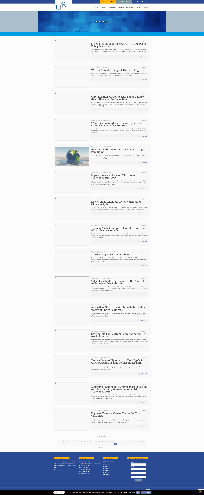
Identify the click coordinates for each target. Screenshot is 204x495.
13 (96, 441)
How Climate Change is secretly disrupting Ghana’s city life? (116, 203)
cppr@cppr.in (86, 469)
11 (90, 441)
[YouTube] (140, 1)
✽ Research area (108, 462)
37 (82, 444)
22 (122, 441)
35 (77, 444)
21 (119, 441)
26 (134, 441)
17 (108, 441)
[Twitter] (137, 1)
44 (103, 444)
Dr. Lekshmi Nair (95, 94)
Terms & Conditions (59, 492)
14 (99, 441)
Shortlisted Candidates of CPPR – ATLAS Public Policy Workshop (118, 45)
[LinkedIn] (142, 1)
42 (97, 444)
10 (87, 441)
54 (133, 444)
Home (141, 34)
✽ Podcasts (106, 468)
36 (79, 444)
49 (118, 444)
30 (62, 444)
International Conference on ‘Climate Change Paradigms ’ (117, 150)
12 (93, 441)
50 (121, 444)
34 (74, 444)
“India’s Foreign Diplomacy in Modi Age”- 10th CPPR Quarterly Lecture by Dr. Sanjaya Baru (118, 361)
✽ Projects (106, 470)
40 (91, 444)
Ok (138, 492)
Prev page (102, 436)
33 (71, 444)
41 (94, 444)
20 (116, 441)
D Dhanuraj (94, 331)
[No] (202, 492)
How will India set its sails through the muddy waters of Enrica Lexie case (118, 308)
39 (88, 444)
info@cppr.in (85, 473)
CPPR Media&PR (95, 67)
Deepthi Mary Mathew (96, 251)
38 (85, 444)
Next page (101, 447)
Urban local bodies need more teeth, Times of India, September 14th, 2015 (117, 282)
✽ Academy (106, 466)
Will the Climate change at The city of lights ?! (118, 70)
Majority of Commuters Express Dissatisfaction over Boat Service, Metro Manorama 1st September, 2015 (119, 389)
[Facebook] (135, 1)
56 (138, 444)
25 (131, 441)
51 (124, 444)
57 (141, 444)
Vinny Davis (94, 225)
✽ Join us (106, 472)
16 (105, 441)
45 (106, 444)
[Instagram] (145, 1)
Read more (144, 56)
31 (65, 444)
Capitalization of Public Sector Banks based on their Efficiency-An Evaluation (118, 98)
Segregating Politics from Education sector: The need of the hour (119, 335)
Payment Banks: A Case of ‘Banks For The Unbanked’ (115, 414)
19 (113, 441)
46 (109, 444)
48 (115, 444)
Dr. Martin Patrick (95, 410)
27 (137, 441)
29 (143, 441)
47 (112, 444)
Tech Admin (94, 41)
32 (68, 444)
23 (125, 441)
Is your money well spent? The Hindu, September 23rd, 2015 (113, 176)
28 (140, 441)
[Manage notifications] (200, 491)
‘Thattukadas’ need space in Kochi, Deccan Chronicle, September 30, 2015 (116, 124)
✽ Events (106, 475)
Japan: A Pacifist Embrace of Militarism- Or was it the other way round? (119, 229)
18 (110, 441)
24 (128, 441)
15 (102, 441)
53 (130, 444)
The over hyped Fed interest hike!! (111, 254)
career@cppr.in (87, 471)
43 (100, 444)
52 (127, 444)
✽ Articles (106, 464)
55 (136, 444)
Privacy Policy (146, 492)
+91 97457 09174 (84, 467)
